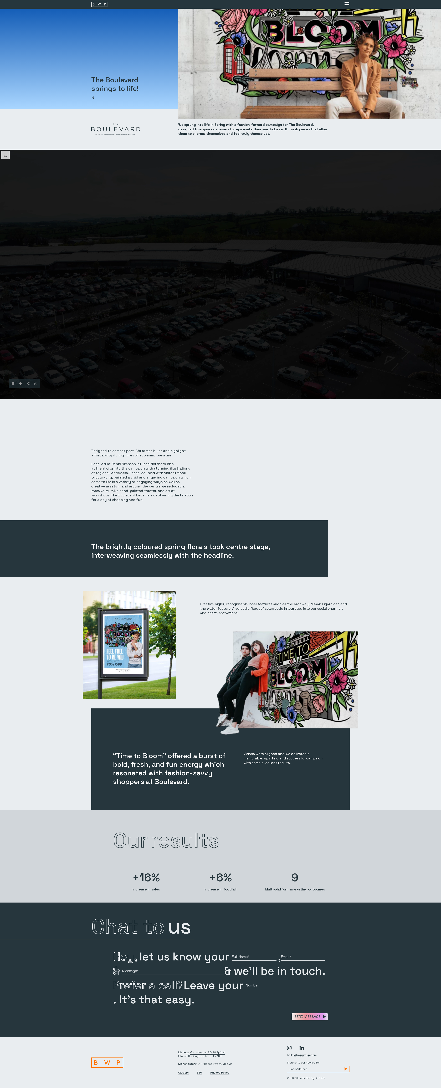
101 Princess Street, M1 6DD (214, 1064)
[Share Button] (92, 97)
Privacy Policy (219, 1072)
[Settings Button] (35, 383)
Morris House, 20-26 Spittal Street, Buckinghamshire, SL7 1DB (201, 1054)
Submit (346, 1069)
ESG (199, 1072)
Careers (183, 1072)
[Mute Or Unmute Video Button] (20, 383)
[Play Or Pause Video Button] (13, 383)
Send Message (307, 1016)
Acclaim (320, 1078)
